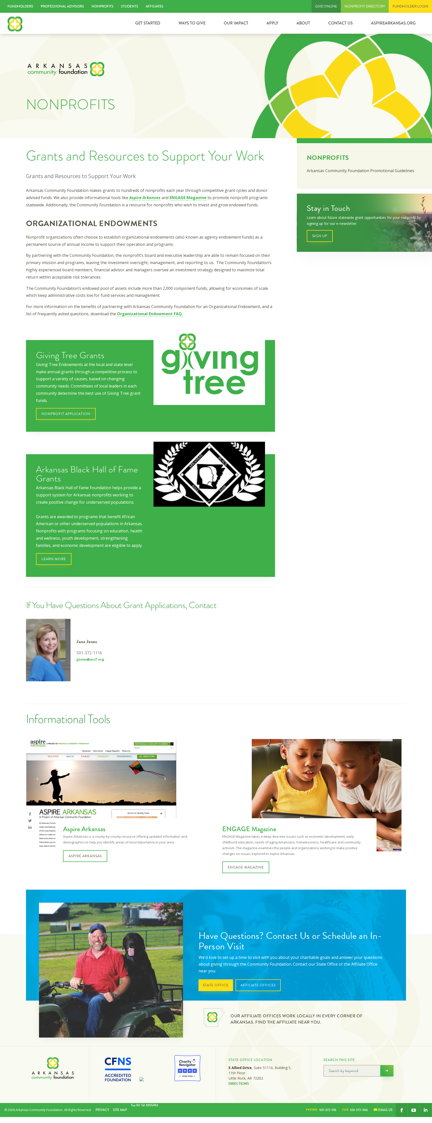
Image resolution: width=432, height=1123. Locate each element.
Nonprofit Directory (364, 6)
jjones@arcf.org (90, 659)
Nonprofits (103, 6)
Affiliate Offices (258, 985)
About (303, 23)
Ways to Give (192, 23)
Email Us (385, 1110)
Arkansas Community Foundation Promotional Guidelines (360, 170)
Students (129, 6)
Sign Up (319, 236)
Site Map (120, 1110)
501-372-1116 (321, 1109)
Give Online (326, 6)
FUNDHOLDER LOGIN (410, 6)
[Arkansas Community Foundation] (15, 23)
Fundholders (20, 6)
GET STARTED (147, 23)
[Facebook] (402, 1110)
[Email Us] (426, 1110)
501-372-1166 (355, 1109)
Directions (238, 1083)
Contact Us (340, 23)
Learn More (54, 559)
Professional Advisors (62, 6)
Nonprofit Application (66, 413)
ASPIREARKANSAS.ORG (393, 23)
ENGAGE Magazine (188, 197)
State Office (215, 985)
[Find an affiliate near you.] (213, 1018)
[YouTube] (414, 1110)
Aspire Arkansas (144, 197)
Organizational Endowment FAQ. (150, 314)
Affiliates (155, 6)
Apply (272, 23)
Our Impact (236, 23)
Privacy (102, 1110)
